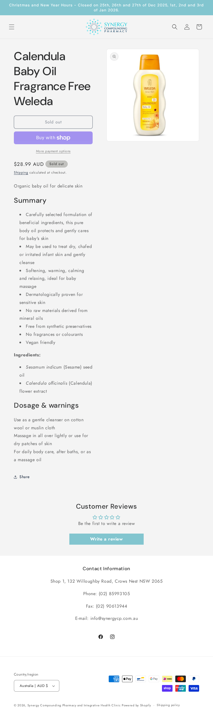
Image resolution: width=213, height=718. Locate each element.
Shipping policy (168, 705)
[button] (12, 27)
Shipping (21, 172)
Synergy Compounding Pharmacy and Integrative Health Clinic (74, 705)
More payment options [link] (53, 151)
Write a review (106, 539)
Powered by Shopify (136, 705)
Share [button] (24, 476)
